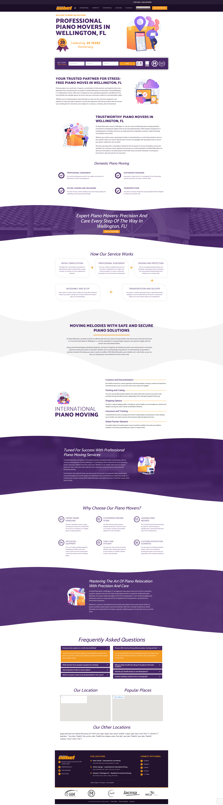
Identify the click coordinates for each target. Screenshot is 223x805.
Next (127, 63)
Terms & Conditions (123, 801)
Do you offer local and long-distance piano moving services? (136, 648)
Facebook (145, 761)
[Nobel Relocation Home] (66, 759)
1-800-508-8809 (65, 770)
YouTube (144, 771)
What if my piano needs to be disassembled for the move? (83, 675)
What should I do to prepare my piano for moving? (80, 665)
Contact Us (132, 801)
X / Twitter (145, 774)
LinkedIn (144, 768)
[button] (85, 648)
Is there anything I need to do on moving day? (131, 676)
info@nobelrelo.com (66, 767)
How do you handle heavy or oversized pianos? (131, 671)
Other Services (107, 8)
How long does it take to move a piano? (76, 670)
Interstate (95, 8)
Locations (118, 8)
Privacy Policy (65, 774)
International (84, 8)
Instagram (145, 764)
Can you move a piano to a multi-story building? (79, 648)
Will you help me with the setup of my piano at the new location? (134, 666)
